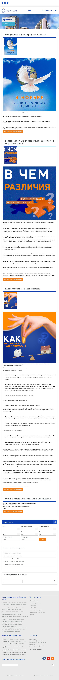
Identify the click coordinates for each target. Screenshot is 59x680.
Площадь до (25, 537)
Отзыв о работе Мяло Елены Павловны (14, 564)
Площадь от (7, 537)
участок (32, 614)
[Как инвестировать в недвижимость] (10, 300)
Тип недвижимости (44, 526)
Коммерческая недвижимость (37, 612)
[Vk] (2, 3)
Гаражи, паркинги (34, 600)
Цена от (23, 531)
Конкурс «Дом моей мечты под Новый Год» (15, 561)
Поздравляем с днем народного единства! (25, 35)
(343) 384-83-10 (39, 640)
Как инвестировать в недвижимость (22, 289)
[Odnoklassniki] (7, 3)
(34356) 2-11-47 (39, 646)
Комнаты (33, 607)
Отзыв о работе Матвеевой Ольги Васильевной (28, 499)
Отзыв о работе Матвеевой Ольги (13, 553)
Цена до (41, 531)
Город (4, 526)
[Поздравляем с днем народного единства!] (10, 46)
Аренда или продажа (26, 526)
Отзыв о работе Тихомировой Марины (14, 556)
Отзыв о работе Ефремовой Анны (13, 558)
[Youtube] (5, 3)
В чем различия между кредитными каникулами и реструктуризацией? (29, 142)
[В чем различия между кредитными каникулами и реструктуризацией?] (10, 155)
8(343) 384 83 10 (50, 10)
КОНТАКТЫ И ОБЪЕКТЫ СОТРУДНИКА (13, 131)
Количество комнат (8, 531)
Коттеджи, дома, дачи (36, 610)
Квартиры (33, 605)
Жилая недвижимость (35, 603)
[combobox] (11, 529)
